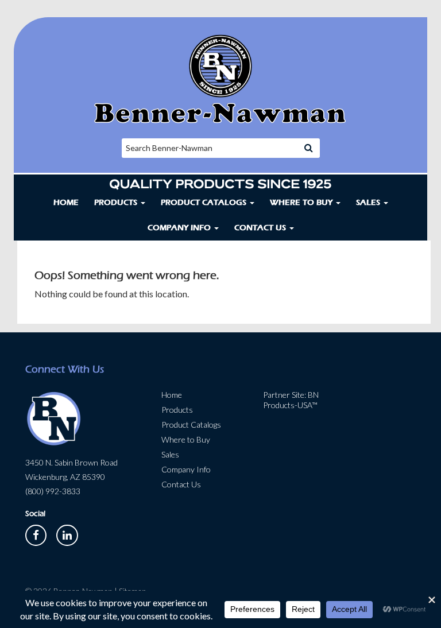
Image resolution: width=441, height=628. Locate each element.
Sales (369, 202)
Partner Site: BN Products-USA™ (291, 400)
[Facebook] (36, 534)
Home (66, 202)
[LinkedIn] (67, 534)
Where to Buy (302, 202)
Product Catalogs (205, 202)
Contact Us (261, 227)
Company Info (180, 227)
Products (117, 202)
